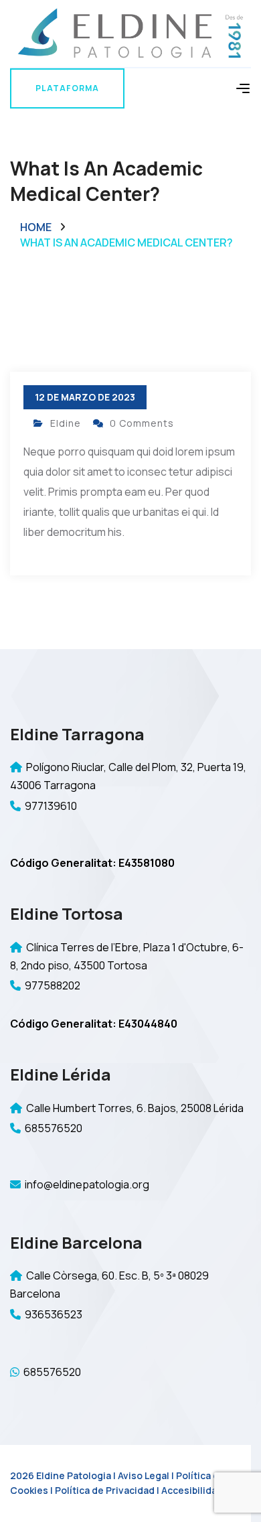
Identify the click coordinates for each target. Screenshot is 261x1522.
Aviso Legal (143, 1475)
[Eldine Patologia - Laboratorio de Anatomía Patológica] (130, 32)
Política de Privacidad (105, 1490)
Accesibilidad (192, 1490)
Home (36, 227)
